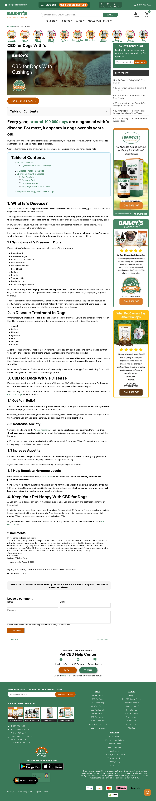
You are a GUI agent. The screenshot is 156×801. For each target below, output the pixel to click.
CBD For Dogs (97, 699)
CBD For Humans (98, 728)
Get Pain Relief (28, 177)
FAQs (131, 695)
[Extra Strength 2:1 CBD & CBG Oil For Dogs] (117, 34)
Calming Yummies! (12, 41)
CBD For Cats (97, 713)
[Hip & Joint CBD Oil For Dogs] (51, 34)
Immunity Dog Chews (77, 41)
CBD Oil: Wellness (103, 41)
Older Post (14, 639)
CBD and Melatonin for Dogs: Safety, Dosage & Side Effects (130, 104)
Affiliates (131, 728)
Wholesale (131, 720)
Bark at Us (114, 765)
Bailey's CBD (28, 791)
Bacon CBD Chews (130, 41)
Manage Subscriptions (114, 740)
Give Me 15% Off (140, 62)
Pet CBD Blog (131, 710)
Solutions (65, 20)
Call (69, 670)
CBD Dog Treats (97, 706)
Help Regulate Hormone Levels (36, 186)
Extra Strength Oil (117, 41)
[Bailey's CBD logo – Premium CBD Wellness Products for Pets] (17, 14)
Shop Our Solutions (23, 101)
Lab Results (114, 751)
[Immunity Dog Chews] (77, 34)
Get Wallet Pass (131, 724)
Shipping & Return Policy (114, 754)
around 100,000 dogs (48, 121)
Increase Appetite (30, 183)
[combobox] (72, 15)
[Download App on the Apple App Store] (53, 766)
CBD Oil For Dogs (98, 702)
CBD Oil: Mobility (51, 41)
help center (67, 675)
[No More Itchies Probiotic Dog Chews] (64, 34)
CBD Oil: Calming (38, 41)
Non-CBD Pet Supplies (97, 724)
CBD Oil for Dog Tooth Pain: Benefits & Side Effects (130, 119)
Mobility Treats (25, 41)
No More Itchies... (64, 41)
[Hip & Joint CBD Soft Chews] (24, 34)
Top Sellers (49, 20)
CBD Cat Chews (90, 40)
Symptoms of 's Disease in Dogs (36, 165)
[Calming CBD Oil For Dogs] (38, 34)
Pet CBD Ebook (131, 713)
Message (11, 610)
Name (10, 602)
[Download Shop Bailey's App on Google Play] (30, 766)
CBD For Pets (97, 695)
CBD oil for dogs (14, 394)
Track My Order (114, 743)
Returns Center (114, 747)
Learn (106, 20)
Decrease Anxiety (30, 180)
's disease (11, 208)
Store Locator (131, 717)
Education (11, 26)
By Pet (79, 20)
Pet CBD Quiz (94, 20)
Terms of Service (115, 758)
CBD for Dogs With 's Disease (30, 174)
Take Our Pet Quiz (131, 702)
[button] (42, 752)
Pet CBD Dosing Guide (131, 699)
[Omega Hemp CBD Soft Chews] (130, 34)
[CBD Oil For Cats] (143, 34)
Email (62, 602)
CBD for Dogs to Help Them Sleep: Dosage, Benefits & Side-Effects (129, 112)
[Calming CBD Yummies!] (11, 34)
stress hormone (42, 430)
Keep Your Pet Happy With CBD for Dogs (35, 191)
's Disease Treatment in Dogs (30, 170)
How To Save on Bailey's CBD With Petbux (129, 81)
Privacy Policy (114, 761)
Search (110, 14)
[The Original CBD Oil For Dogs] (103, 34)
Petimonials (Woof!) (132, 706)
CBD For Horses (97, 717)
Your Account (114, 736)
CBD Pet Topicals (98, 710)
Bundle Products (98, 720)
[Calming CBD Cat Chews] (90, 34)
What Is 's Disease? (25, 162)
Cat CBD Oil (143, 41)
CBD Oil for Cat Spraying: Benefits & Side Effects (129, 89)
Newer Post (102, 639)
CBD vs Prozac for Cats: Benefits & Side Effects (129, 96)
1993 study (47, 476)
